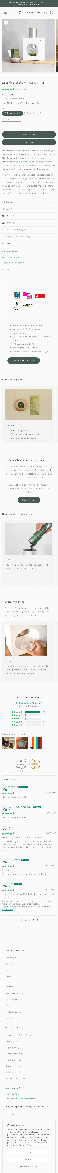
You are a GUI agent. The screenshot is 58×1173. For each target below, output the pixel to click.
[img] (8, 793)
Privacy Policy (26, 1145)
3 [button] (29, 920)
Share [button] (7, 269)
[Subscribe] (49, 1114)
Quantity (5, 119)
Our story (9, 964)
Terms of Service (13, 1060)
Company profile (13, 958)
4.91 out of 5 (36, 703)
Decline (27, 1159)
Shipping (5, 98)
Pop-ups (9, 976)
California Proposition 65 (16, 1066)
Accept (27, 1152)
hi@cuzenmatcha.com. (26, 1098)
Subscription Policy (14, 1054)
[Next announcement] (53, 4)
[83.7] (34, 764)
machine (29, 158)
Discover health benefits (14, 262)
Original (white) (12, 113)
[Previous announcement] (5, 4)
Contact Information (14, 1072)
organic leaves (20, 161)
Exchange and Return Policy (18, 1035)
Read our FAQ (12, 1094)
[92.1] (21, 764)
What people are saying (23, 360)
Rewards (9, 1018)
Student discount (13, 1012)
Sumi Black (32, 113)
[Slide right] (35, 78)
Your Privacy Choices (15, 1078)
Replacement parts (14, 999)
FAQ (7, 1006)
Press (8, 970)
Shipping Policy (12, 1047)
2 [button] (25, 920)
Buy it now (29, 142)
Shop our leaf (29, 500)
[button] (5, 12)
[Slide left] (23, 78)
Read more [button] (7, 909)
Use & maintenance (14, 993)
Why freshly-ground (11, 257)
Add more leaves (10, 251)
